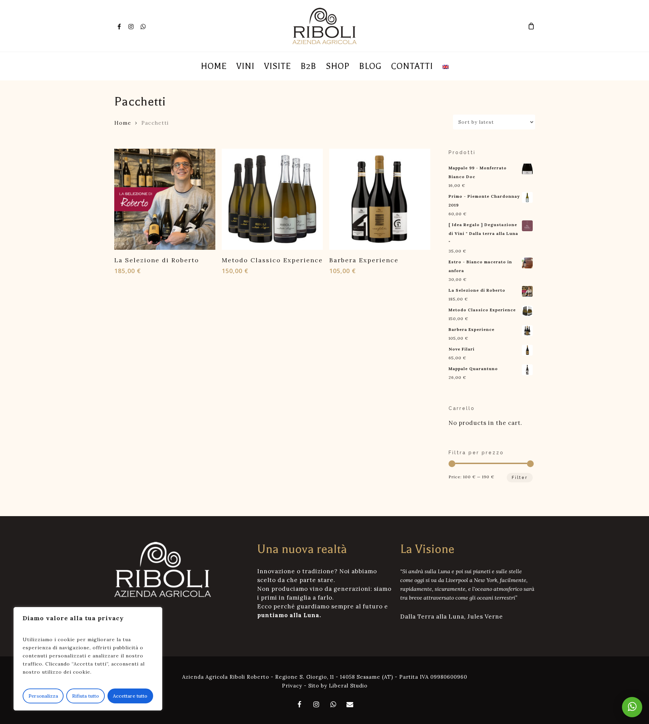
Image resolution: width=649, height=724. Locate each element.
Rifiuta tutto (85, 696)
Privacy (292, 685)
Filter (520, 477)
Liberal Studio (348, 685)
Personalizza (43, 696)
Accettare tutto (130, 696)
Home (122, 122)
